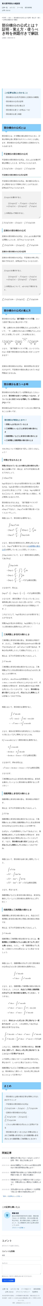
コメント (5, 1263)
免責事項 (35, 1292)
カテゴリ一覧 (14, 1289)
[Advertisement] (21, 63)
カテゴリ (12, 7)
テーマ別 (20, 7)
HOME (4, 18)
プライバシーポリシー (23, 1292)
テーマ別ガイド (26, 1289)
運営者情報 (28, 7)
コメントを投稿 (8, 1280)
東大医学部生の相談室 (11, 3)
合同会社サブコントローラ (23, 1303)
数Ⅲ (10, 18)
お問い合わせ (6, 10)
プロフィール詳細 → (18, 1228)
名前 (3, 1255)
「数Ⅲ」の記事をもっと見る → (12, 1196)
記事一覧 (5, 7)
